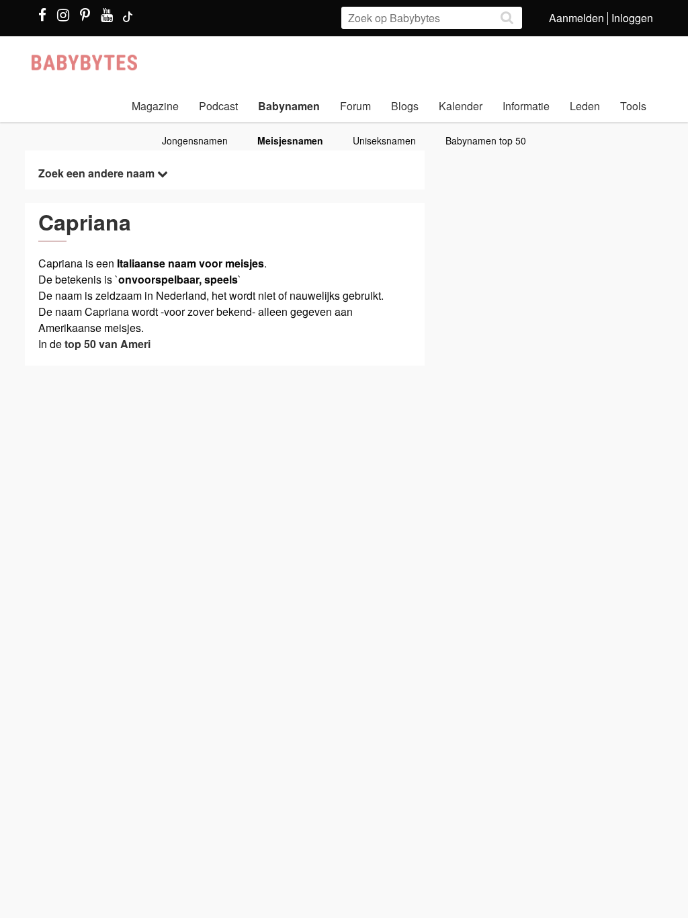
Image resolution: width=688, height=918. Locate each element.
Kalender (460, 106)
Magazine (155, 106)
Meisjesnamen (290, 140)
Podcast (218, 106)
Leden (585, 106)
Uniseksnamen (384, 140)
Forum (355, 106)
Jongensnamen (195, 140)
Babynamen (289, 106)
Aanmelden (576, 18)
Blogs (405, 106)
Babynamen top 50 (485, 140)
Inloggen (632, 18)
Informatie (526, 106)
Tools (633, 106)
